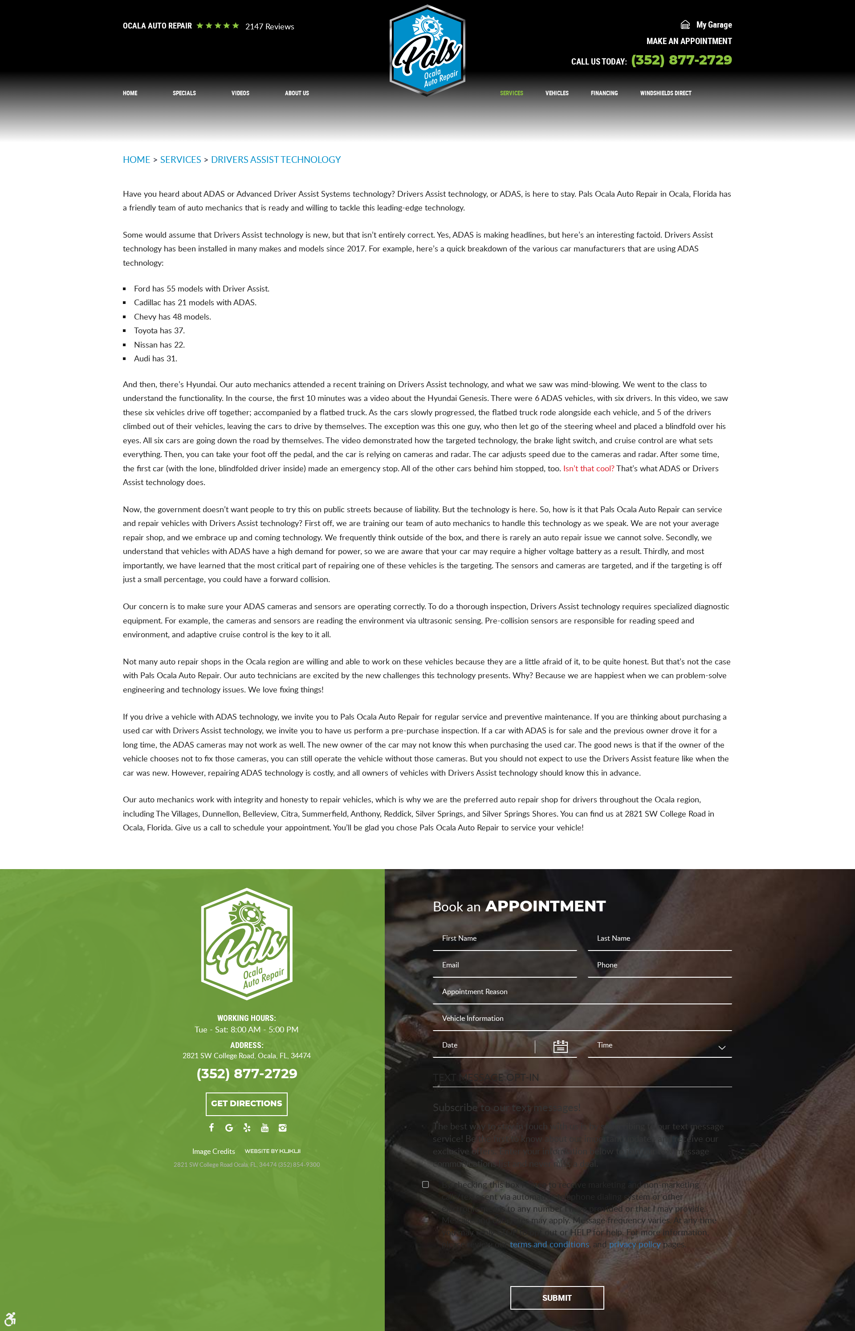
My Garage (714, 24)
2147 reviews (269, 26)
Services (511, 93)
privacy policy (635, 1244)
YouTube (264, 1132)
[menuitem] (130, 92)
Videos (240, 93)
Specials (184, 93)
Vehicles (557, 93)
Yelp (247, 1132)
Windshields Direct (666, 93)
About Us (297, 93)
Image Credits (213, 1151)
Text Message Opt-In (486, 1077)
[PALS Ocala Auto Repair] (427, 50)
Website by (272, 1151)
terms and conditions (549, 1244)
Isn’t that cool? (589, 468)
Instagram (282, 1132)
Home (130, 93)
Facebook (211, 1132)
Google (229, 1132)
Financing (604, 93)
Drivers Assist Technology (276, 159)
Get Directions (246, 1104)
